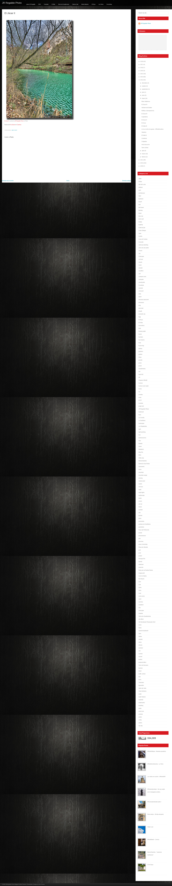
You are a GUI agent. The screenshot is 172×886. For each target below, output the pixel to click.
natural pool (142, 481)
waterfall (141, 699)
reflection (141, 564)
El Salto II (144, 135)
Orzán (140, 507)
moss (140, 469)
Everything (109, 4)
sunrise (141, 653)
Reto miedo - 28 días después (155, 814)
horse (140, 389)
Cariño (140, 236)
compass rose (142, 276)
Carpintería (145, 117)
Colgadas (144, 141)
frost (140, 342)
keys (140, 414)
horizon (141, 383)
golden (140, 354)
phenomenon (142, 535)
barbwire (141, 199)
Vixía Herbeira (142, 691)
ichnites (141, 394)
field (140, 328)
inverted (141, 403)
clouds (140, 262)
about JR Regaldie (30, 4)
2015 (141, 70)
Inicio (67, 180)
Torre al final (145, 147)
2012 (141, 80)
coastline (141, 271)
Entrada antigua (126, 180)
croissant (141, 291)
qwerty (140, 561)
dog (140, 305)
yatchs (140, 722)
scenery (141, 602)
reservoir (141, 567)
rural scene (142, 596)
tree (140, 676)
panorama (141, 521)
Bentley (141, 210)
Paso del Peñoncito (144, 530)
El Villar (53, 4)
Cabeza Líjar (75, 4)
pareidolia (141, 527)
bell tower (141, 207)
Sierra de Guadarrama (63, 4)
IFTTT (140, 400)
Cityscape (141, 256)
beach (140, 201)
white (140, 708)
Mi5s (140, 455)
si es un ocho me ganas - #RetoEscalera (152, 129)
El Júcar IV (144, 104)
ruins (140, 590)
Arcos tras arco (146, 144)
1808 (140, 178)
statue (140, 636)
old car (140, 504)
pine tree (141, 541)
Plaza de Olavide (143, 547)
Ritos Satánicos (146, 101)
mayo (143, 98)
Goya (140, 357)
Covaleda (141, 285)
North (140, 498)
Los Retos (101, 4)
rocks (140, 587)
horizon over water (144, 386)
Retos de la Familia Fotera (146, 570)
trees (140, 679)
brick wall (141, 219)
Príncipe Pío (142, 558)
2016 (141, 67)
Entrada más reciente (8, 180)
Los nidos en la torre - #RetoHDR (156, 776)
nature (140, 484)
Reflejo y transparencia (148, 110)
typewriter (141, 685)
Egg (140, 317)
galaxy (140, 348)
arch (140, 190)
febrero (144, 157)
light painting (142, 432)
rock (140, 584)
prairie (140, 556)
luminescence (142, 437)
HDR (39, 4)
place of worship (143, 544)
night (140, 489)
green (140, 366)
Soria (140, 627)
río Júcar (12, 124)
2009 (141, 166)
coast (140, 265)
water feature (142, 697)
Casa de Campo (143, 239)
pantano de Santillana (144, 524)
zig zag (140, 725)
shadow (141, 613)
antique (141, 187)
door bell (141, 308)
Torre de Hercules (143, 665)
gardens (141, 351)
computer (141, 279)
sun (140, 651)
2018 (141, 61)
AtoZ (140, 196)
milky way (141, 458)
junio (143, 95)
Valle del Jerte (142, 688)
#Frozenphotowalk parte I (154, 802)
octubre (144, 86)
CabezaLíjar (142, 227)
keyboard (141, 412)
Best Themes (23, 884)
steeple (141, 639)
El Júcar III (144, 113)
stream (140, 645)
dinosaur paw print (144, 299)
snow (140, 625)
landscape (141, 423)
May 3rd (141, 452)
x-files (140, 720)
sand (140, 599)
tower (140, 671)
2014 (141, 73)
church (140, 250)
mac (140, 440)
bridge (140, 222)
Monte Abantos (85, 4)
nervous (141, 486)
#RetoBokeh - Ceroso (153, 839)
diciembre (145, 83)
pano (140, 518)
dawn (140, 296)
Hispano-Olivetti (143, 380)
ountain (141, 509)
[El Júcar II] (39, 119)
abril (143, 150)
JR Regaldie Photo (12, 2)
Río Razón (141, 579)
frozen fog (141, 345)
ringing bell (142, 573)
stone (140, 642)
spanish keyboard (143, 630)
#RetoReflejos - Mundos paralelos (156, 751)
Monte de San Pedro (144, 463)
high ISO (141, 374)
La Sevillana (142, 420)
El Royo (93, 4)
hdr (13, 130)
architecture (142, 193)
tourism (141, 668)
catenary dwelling (143, 245)
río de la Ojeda (143, 576)
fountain (141, 337)
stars (140, 633)
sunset (140, 656)
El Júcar (144, 123)
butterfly (141, 224)
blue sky (141, 216)
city (139, 253)
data (140, 294)
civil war (141, 259)
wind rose (141, 711)
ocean (140, 501)
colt (139, 273)
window (141, 714)
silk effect (141, 619)
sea (140, 607)
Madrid (140, 443)
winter (140, 717)
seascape (141, 610)
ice (139, 391)
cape (140, 233)
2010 (141, 163)
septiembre (145, 89)
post (15, 130)
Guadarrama (142, 368)
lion (140, 435)
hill (139, 377)
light (140, 429)
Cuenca (19, 124)
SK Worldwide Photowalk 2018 (147, 622)
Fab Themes (42, 884)
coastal (140, 268)
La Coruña (141, 417)
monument (141, 466)
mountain (141, 472)
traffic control (142, 674)
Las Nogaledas (143, 426)
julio (143, 92)
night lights (141, 492)
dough (140, 311)
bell (140, 204)
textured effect (142, 662)
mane (140, 446)
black (140, 213)
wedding (141, 705)
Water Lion (150, 827)
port (140, 550)
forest (140, 334)
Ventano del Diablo (147, 107)
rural (140, 593)
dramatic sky (142, 314)
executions (141, 325)
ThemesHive (30, 884)
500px (140, 181)
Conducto (144, 138)
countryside (142, 282)
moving (141, 478)
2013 (141, 77)
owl (139, 512)
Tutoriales (46, 4)
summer (141, 648)
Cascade (141, 242)
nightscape (142, 495)
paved (140, 532)
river (140, 581)
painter (140, 515)
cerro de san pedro (144, 247)
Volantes (144, 132)
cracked (141, 288)
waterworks (142, 702)
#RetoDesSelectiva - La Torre (155, 764)
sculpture (141, 604)
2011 (141, 160)
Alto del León (142, 184)
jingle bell (141, 406)
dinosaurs (141, 302)
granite (140, 360)
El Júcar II (9, 13)
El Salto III (144, 126)
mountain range (143, 475)
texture (140, 659)
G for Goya (150, 864)
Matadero (141, 449)
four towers (142, 340)
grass (140, 363)
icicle (140, 397)
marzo (144, 153)
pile (140, 538)
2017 (141, 64)
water (140, 694)
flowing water (142, 331)
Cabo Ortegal (142, 230)
